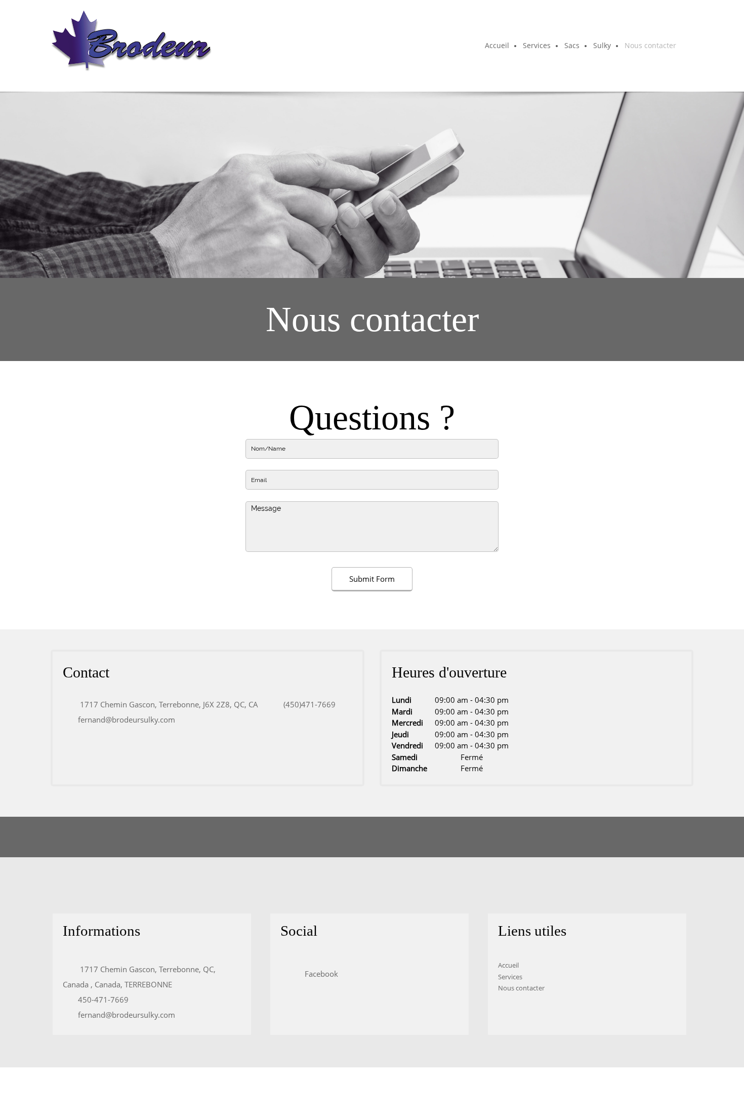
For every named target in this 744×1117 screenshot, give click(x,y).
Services (510, 976)
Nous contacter (521, 987)
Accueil (508, 965)
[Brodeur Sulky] (132, 46)
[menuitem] (497, 46)
